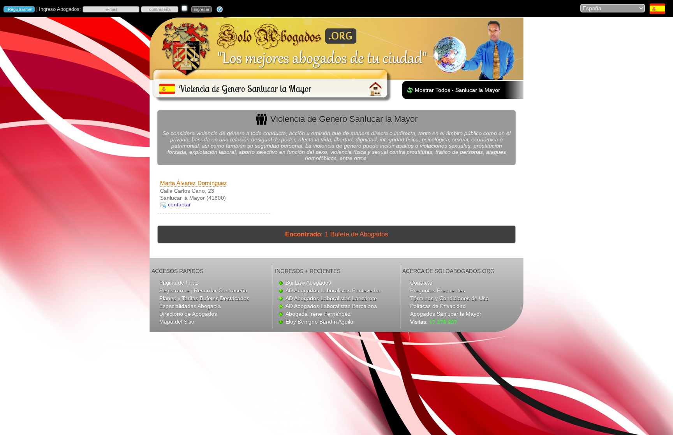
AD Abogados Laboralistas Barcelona (331, 306)
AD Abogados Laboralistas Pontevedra (333, 290)
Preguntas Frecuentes (437, 290)
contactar (179, 204)
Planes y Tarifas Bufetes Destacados (204, 298)
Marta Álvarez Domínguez (193, 183)
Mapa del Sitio (176, 322)
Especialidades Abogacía (190, 306)
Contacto (421, 283)
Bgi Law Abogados (308, 283)
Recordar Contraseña (220, 290)
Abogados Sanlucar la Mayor (445, 314)
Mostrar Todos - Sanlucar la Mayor (457, 90)
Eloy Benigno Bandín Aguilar (320, 322)
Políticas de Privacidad (438, 306)
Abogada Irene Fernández (318, 314)
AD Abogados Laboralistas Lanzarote (331, 298)
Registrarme (174, 290)
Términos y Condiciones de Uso (449, 298)
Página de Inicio (179, 283)
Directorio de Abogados (188, 314)
